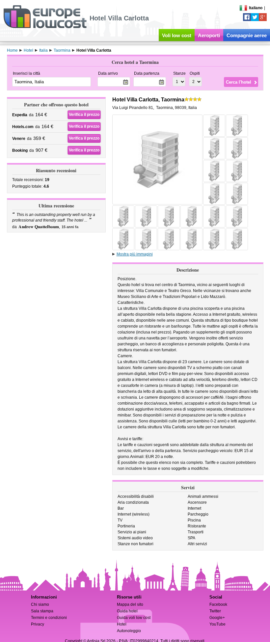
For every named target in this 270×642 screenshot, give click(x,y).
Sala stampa (42, 611)
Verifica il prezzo (84, 114)
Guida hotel (127, 611)
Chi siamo (40, 604)
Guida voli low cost (133, 617)
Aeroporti (209, 35)
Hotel (121, 624)
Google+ (217, 617)
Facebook (218, 604)
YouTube (217, 624)
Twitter (215, 611)
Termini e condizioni (49, 617)
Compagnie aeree (247, 35)
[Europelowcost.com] (45, 27)
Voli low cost (176, 35)
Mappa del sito (130, 604)
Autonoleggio (129, 631)
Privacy (37, 624)
